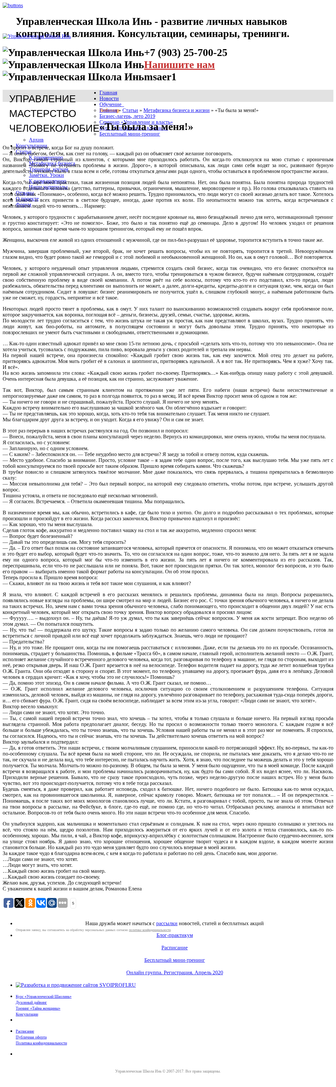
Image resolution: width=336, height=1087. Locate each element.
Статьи (130, 110)
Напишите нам (179, 64)
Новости (109, 98)
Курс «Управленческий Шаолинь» (44, 996)
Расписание (174, 947)
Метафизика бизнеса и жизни (176, 110)
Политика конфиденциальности (41, 1043)
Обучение (111, 104)
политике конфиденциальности (150, 930)
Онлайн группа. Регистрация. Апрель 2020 (174, 972)
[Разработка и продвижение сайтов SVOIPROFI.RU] (76, 985)
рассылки (167, 923)
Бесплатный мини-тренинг (129, 134)
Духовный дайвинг (31, 1002)
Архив (36, 140)
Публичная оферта (31, 1037)
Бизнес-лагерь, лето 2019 (127, 116)
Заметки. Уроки (46, 175)
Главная (108, 92)
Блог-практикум (175, 935)
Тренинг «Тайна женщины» (38, 1008)
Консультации (27, 1014)
